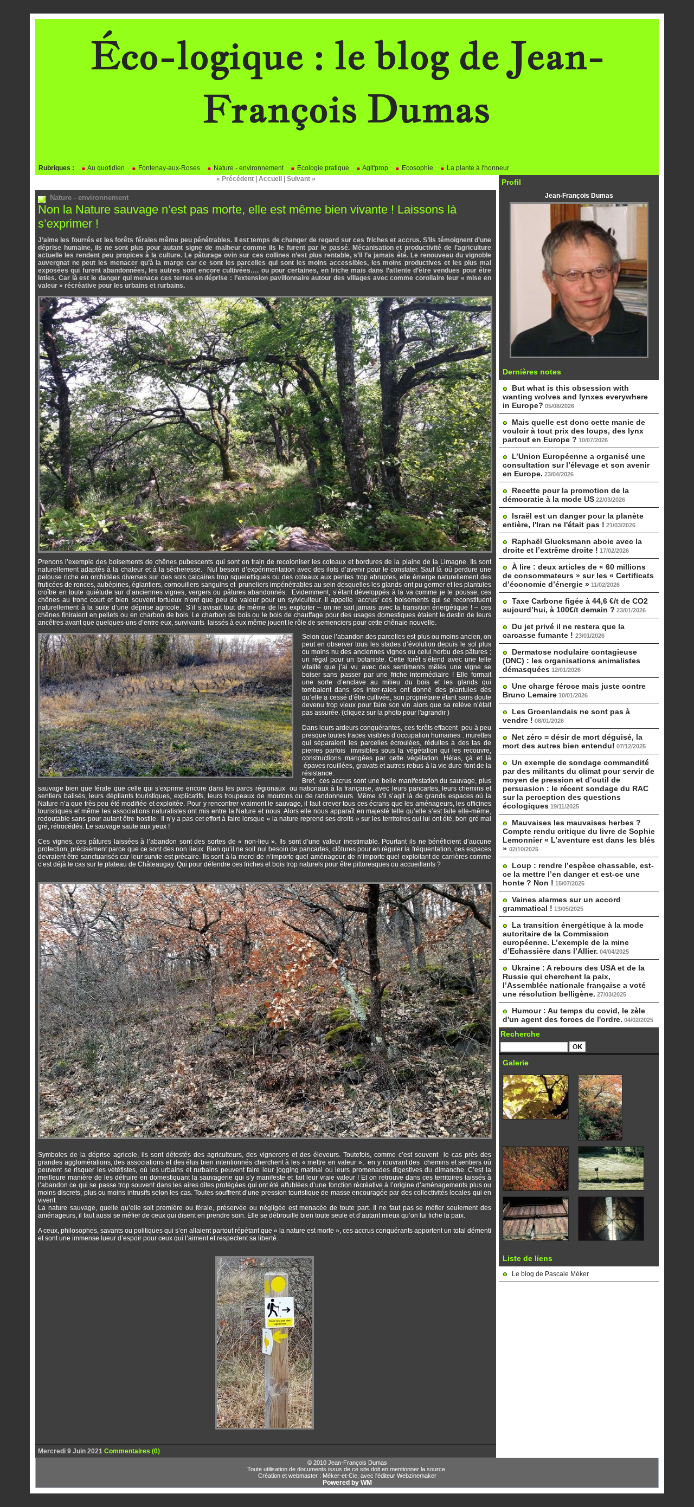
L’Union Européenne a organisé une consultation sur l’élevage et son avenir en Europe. (576, 465)
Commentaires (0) (132, 1451)
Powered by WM (347, 1482)
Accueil (270, 179)
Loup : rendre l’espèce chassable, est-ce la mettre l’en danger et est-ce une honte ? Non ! (578, 874)
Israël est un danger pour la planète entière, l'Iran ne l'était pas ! (573, 520)
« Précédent (235, 179)
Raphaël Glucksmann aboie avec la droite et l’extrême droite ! (572, 545)
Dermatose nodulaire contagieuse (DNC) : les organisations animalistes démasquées (571, 661)
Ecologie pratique (322, 168)
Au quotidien (105, 168)
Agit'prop (374, 168)
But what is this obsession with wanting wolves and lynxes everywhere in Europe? (575, 397)
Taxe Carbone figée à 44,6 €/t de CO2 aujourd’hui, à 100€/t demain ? (575, 605)
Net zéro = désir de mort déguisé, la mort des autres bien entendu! (572, 741)
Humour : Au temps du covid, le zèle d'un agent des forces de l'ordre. (574, 1015)
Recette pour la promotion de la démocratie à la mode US (566, 494)
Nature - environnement (248, 168)
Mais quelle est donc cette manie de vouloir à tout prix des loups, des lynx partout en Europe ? (574, 431)
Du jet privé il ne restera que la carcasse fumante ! (564, 630)
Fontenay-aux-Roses (168, 168)
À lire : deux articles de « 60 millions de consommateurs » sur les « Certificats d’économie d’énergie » (578, 575)
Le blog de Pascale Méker (550, 1274)
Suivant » (301, 179)
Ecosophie (416, 168)
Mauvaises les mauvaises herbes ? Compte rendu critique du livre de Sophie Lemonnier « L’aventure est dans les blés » (579, 835)
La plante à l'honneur (477, 168)
